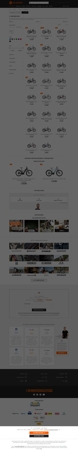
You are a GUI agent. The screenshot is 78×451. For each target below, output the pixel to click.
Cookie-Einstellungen (51, 429)
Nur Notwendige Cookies (39, 436)
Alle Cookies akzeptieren (38, 432)
